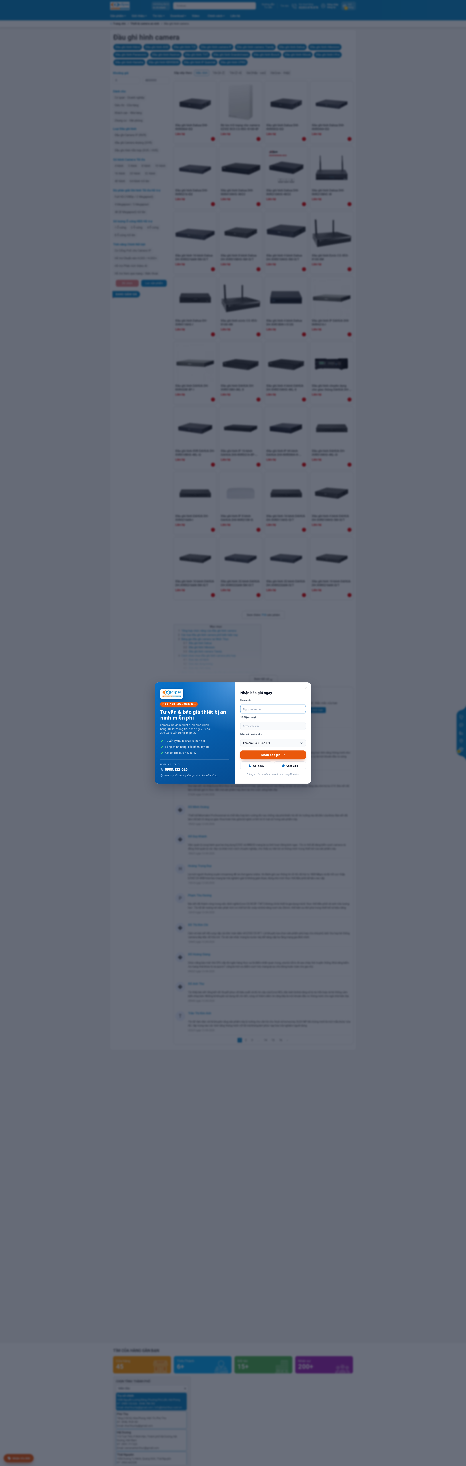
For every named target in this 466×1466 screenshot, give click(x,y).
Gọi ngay (258, 765)
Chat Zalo (292, 765)
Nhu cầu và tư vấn (251, 734)
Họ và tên (246, 700)
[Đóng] (305, 688)
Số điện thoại (248, 717)
